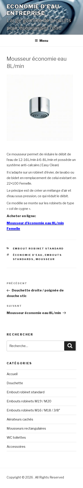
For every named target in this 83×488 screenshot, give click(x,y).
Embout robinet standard (38, 248)
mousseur (45, 259)
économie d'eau (28, 255)
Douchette (15, 383)
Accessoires (16, 447)
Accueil (12, 374)
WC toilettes (16, 438)
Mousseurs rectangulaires (26, 428)
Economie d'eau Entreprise (33, 9)
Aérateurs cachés (20, 419)
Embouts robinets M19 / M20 (29, 401)
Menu (43, 40)
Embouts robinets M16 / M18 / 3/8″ (33, 410)
